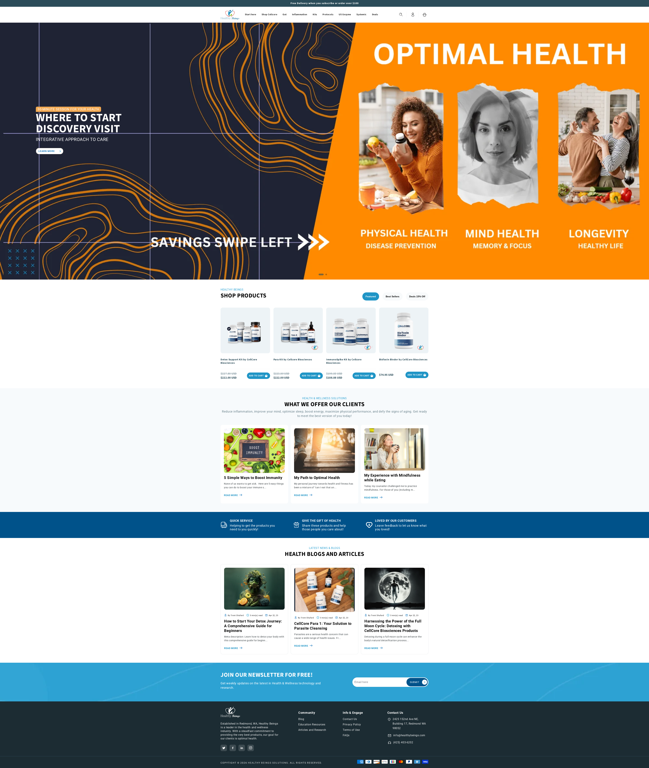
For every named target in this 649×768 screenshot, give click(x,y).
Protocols (327, 14)
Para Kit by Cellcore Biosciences (292, 359)
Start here (250, 14)
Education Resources (311, 724)
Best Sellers (392, 296)
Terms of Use (351, 729)
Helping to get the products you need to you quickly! (252, 527)
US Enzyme (345, 14)
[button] (401, 15)
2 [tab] (327, 275)
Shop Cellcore (269, 14)
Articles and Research (312, 729)
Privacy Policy (352, 724)
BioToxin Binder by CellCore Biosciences (403, 359)
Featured (371, 296)
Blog (301, 719)
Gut (285, 14)
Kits (315, 14)
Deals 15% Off (417, 296)
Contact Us (350, 719)
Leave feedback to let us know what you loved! (401, 527)
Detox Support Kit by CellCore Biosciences (239, 361)
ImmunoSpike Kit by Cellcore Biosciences (344, 361)
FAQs (346, 735)
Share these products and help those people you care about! (324, 527)
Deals (375, 14)
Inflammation (299, 14)
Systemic (361, 14)
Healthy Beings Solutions (268, 762)
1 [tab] (322, 275)
